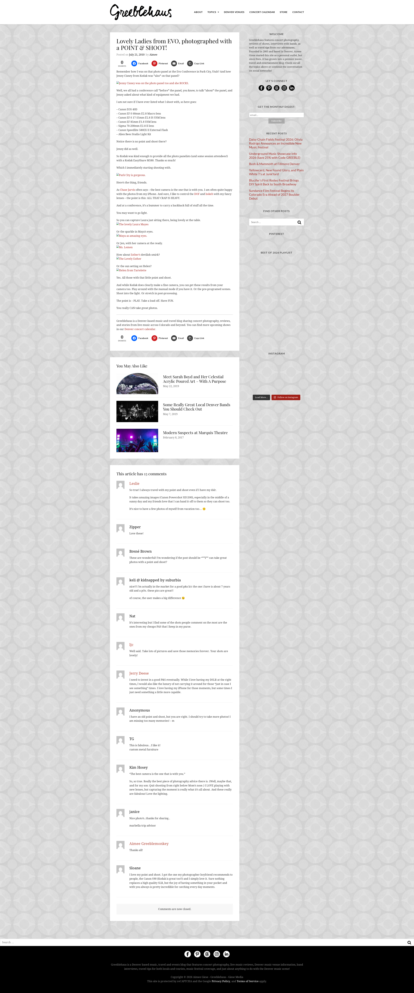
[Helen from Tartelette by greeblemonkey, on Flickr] (131, 270)
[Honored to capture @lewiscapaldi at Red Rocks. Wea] (276, 387)
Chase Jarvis (127, 189)
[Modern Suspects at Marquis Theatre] (137, 440)
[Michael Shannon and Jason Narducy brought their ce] (257, 375)
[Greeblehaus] (141, 12)
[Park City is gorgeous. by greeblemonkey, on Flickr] (131, 175)
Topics (212, 12)
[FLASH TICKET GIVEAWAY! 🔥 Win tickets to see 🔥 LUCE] (276, 375)
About (198, 12)
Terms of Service (248, 981)
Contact (298, 12)
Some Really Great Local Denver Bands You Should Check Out (196, 407)
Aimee (153, 54)
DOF (197, 194)
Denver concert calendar (140, 329)
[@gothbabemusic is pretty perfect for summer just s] (257, 364)
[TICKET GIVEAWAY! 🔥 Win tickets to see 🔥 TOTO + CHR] (276, 364)
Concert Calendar (262, 12)
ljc (131, 645)
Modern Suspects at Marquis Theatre (195, 432)
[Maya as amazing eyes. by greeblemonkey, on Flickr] (131, 235)
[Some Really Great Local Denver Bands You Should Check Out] (137, 411)
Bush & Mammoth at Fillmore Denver (274, 164)
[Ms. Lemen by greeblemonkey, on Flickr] (124, 247)
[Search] (299, 222)
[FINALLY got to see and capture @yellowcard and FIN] (257, 387)
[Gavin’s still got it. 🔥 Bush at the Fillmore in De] (295, 375)
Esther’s (135, 254)
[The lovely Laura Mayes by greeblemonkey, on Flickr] (132, 224)
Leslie (134, 484)
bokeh (209, 194)
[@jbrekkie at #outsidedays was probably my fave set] (295, 364)
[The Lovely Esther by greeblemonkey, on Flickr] (128, 258)
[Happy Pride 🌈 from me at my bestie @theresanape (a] (295, 387)
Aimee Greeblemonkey (149, 844)
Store (284, 12)
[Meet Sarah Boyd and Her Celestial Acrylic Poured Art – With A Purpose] (137, 383)
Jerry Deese (139, 673)
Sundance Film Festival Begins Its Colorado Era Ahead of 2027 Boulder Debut (274, 194)
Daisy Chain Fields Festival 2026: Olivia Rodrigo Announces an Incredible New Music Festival (276, 143)
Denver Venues (234, 12)
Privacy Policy (221, 981)
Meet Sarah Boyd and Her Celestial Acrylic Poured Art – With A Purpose (194, 379)
